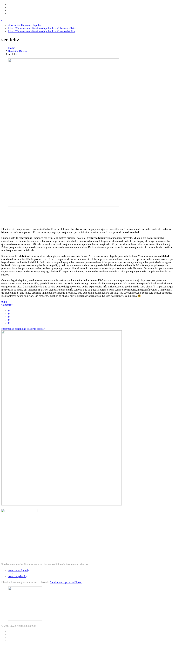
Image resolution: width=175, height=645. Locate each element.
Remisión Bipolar (17, 51)
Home (11, 48)
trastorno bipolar (35, 328)
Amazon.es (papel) (18, 570)
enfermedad (7, 328)
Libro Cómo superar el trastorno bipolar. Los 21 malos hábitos (41, 31)
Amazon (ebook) (17, 576)
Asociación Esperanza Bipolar (24, 25)
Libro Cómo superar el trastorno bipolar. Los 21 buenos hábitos (42, 28)
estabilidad (20, 328)
